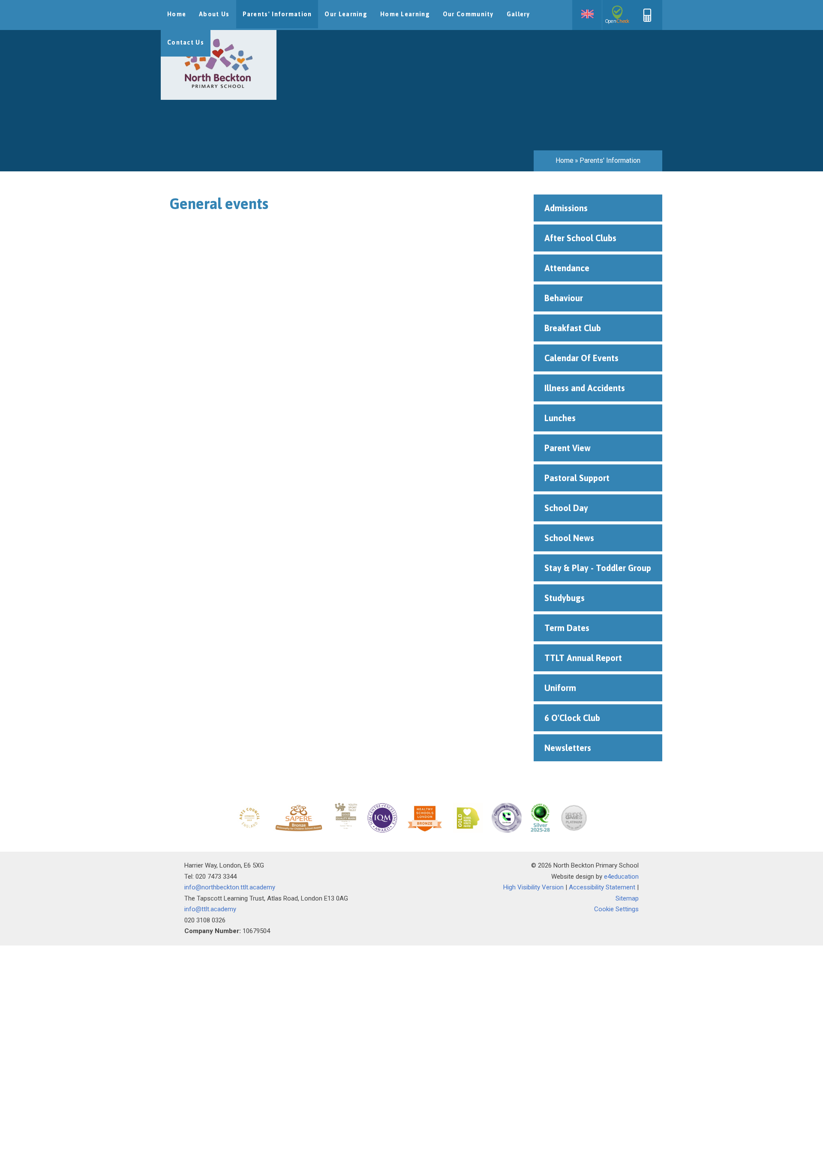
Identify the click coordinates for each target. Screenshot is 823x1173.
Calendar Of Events (581, 358)
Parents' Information (610, 160)
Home (565, 160)
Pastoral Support (577, 478)
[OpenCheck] (617, 15)
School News (569, 538)
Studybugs (564, 598)
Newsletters (567, 748)
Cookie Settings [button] (616, 909)
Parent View (567, 448)
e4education (621, 876)
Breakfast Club (572, 328)
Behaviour (563, 298)
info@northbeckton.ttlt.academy (229, 887)
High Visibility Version (533, 887)
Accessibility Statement (602, 887)
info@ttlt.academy (210, 909)
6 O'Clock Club (572, 718)
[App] (647, 19)
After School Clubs (580, 238)
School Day (566, 508)
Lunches (561, 418)
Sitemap (627, 898)
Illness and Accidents (584, 388)
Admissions (566, 208)
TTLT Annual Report (583, 658)
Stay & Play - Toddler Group (597, 568)
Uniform (561, 688)
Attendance (566, 268)
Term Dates (566, 628)
